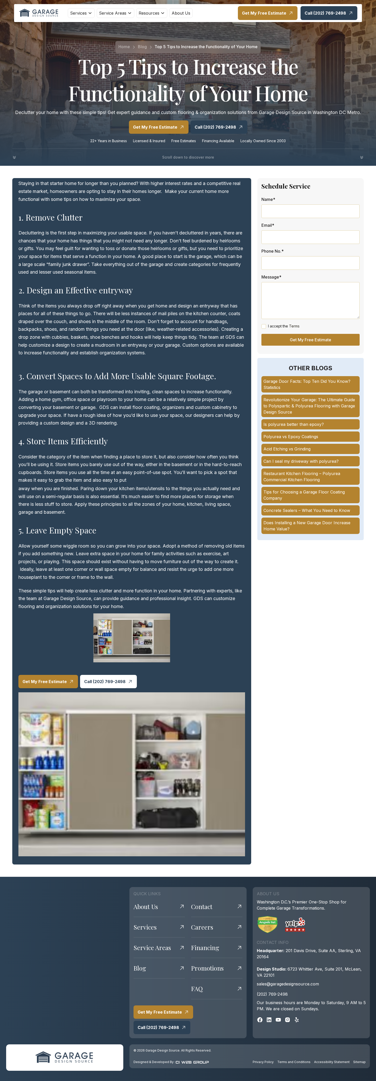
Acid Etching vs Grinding (287, 448)
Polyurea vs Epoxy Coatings (290, 436)
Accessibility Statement (332, 1062)
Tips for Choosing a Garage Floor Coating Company (304, 495)
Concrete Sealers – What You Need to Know (306, 510)
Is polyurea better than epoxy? (293, 424)
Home (124, 46)
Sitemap (359, 1062)
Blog (142, 46)
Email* (267, 225)
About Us (181, 13)
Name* (268, 199)
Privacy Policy (263, 1062)
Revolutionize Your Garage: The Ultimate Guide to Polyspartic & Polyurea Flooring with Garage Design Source (309, 406)
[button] (81, 13)
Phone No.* (272, 251)
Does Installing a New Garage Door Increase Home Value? (306, 525)
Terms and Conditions (294, 1062)
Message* (271, 276)
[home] (39, 13)
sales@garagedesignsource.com (288, 983)
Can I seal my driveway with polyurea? (301, 461)
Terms (294, 326)
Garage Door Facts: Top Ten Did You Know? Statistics (306, 384)
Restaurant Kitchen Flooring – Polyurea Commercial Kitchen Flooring (301, 476)
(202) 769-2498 (272, 994)
